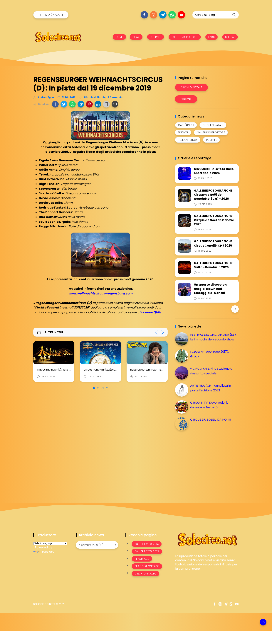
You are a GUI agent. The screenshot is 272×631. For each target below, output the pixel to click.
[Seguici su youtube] (181, 14)
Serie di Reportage (147, 566)
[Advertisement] (203, 466)
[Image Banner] (207, 539)
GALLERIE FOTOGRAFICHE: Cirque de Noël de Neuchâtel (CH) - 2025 (213, 194)
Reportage (142, 559)
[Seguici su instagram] (153, 14)
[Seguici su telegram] (163, 14)
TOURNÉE (155, 37)
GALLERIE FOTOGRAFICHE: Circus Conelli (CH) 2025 (213, 243)
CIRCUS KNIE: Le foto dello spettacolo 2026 (214, 171)
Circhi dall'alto (145, 573)
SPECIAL (230, 37)
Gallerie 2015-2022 (147, 551)
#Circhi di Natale (94, 97)
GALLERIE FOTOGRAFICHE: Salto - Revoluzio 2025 (213, 265)
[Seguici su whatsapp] (172, 14)
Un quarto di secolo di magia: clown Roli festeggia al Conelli (211, 288)
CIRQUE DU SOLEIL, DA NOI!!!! (210, 419)
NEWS (136, 37)
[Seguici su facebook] (144, 14)
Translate (47, 552)
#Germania (115, 97)
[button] (55, 104)
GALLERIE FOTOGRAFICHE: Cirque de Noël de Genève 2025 (214, 220)
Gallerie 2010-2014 (147, 544)
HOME (119, 37)
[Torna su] (263, 622)
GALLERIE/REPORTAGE (185, 37)
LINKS (211, 37)
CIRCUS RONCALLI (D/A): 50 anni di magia (61, 369)
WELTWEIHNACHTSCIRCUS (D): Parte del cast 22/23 (160, 369)
